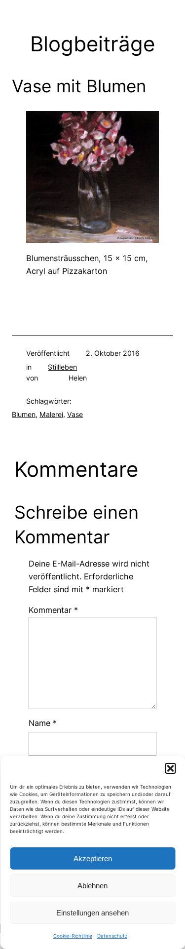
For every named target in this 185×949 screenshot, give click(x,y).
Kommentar (53, 610)
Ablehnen (92, 885)
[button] (170, 768)
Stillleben (62, 367)
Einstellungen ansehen (92, 913)
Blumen (24, 414)
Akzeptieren (93, 858)
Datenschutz (112, 936)
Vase (75, 414)
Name (43, 723)
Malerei (51, 414)
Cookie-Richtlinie (72, 936)
